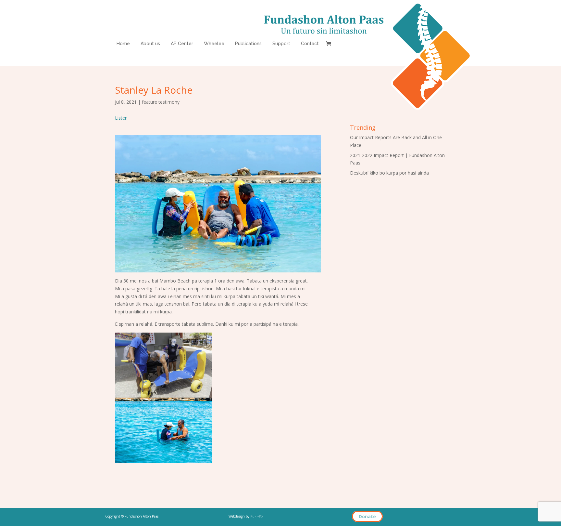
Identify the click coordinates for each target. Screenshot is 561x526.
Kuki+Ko (256, 516)
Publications (248, 43)
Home (123, 43)
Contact (310, 43)
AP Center (182, 43)
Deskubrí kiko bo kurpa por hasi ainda (389, 173)
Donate (367, 516)
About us (150, 43)
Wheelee (214, 43)
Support (281, 43)
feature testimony (161, 102)
